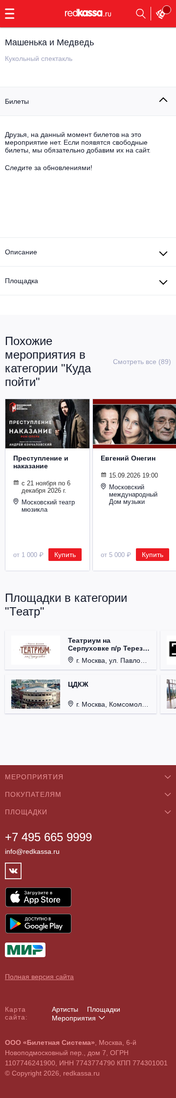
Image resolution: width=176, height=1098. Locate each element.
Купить (65, 555)
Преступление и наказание (40, 462)
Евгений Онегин (128, 458)
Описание (21, 252)
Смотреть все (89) (142, 362)
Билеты (17, 101)
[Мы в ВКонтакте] (13, 871)
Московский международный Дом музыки (133, 494)
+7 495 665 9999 (48, 837)
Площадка (21, 281)
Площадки (103, 1009)
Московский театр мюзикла (48, 506)
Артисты (65, 1009)
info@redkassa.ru (32, 851)
